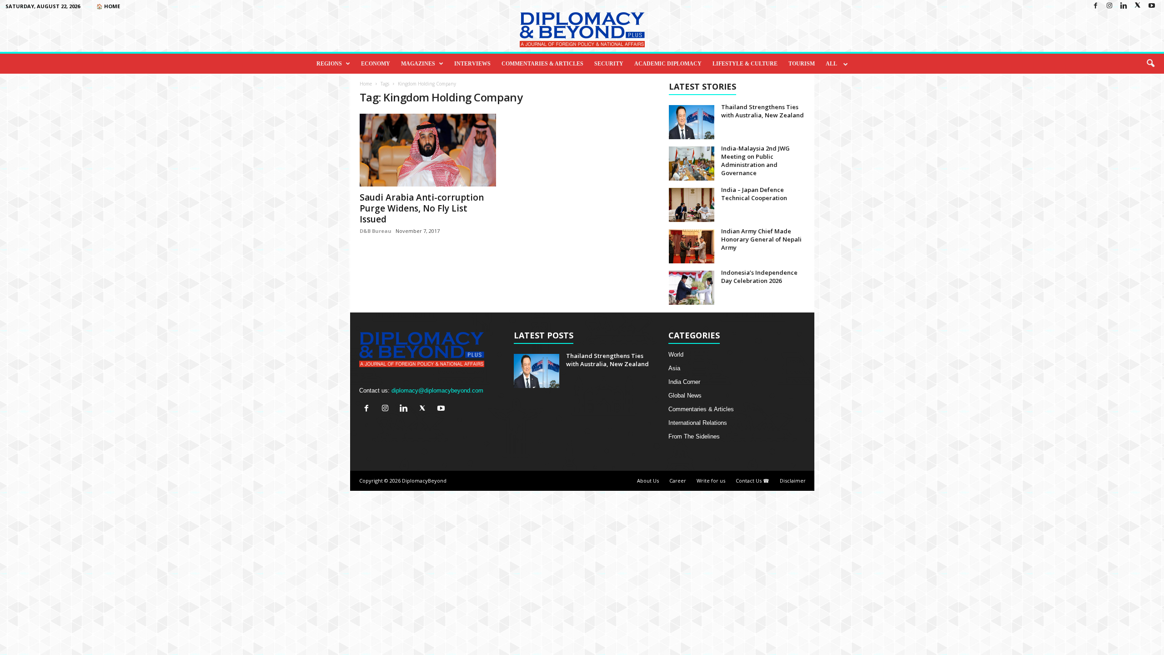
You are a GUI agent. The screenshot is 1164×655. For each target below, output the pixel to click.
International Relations (697, 422)
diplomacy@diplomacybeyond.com (437, 390)
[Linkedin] (1123, 6)
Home (366, 84)
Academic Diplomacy (668, 63)
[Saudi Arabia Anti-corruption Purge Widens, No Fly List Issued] (428, 150)
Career (677, 480)
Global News (685, 395)
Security (608, 63)
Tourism (801, 63)
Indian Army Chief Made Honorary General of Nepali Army (761, 239)
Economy (375, 63)
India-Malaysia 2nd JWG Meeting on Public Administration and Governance (755, 160)
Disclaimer (793, 480)
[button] (1150, 64)
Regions (329, 63)
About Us (648, 480)
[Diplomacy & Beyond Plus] (582, 29)
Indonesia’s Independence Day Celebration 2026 (759, 276)
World (675, 354)
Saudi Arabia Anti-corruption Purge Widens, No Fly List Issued (422, 208)
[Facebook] (1095, 6)
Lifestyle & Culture (745, 63)
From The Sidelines (694, 436)
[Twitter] (1137, 6)
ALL (831, 63)
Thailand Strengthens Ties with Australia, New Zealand (762, 111)
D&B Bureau (375, 230)
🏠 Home (108, 6)
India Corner (684, 381)
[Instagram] (1109, 6)
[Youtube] (1151, 6)
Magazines (418, 63)
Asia (674, 368)
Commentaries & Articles (542, 63)
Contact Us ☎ (752, 480)
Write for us (711, 480)
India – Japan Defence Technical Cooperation (754, 194)
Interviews (472, 63)
